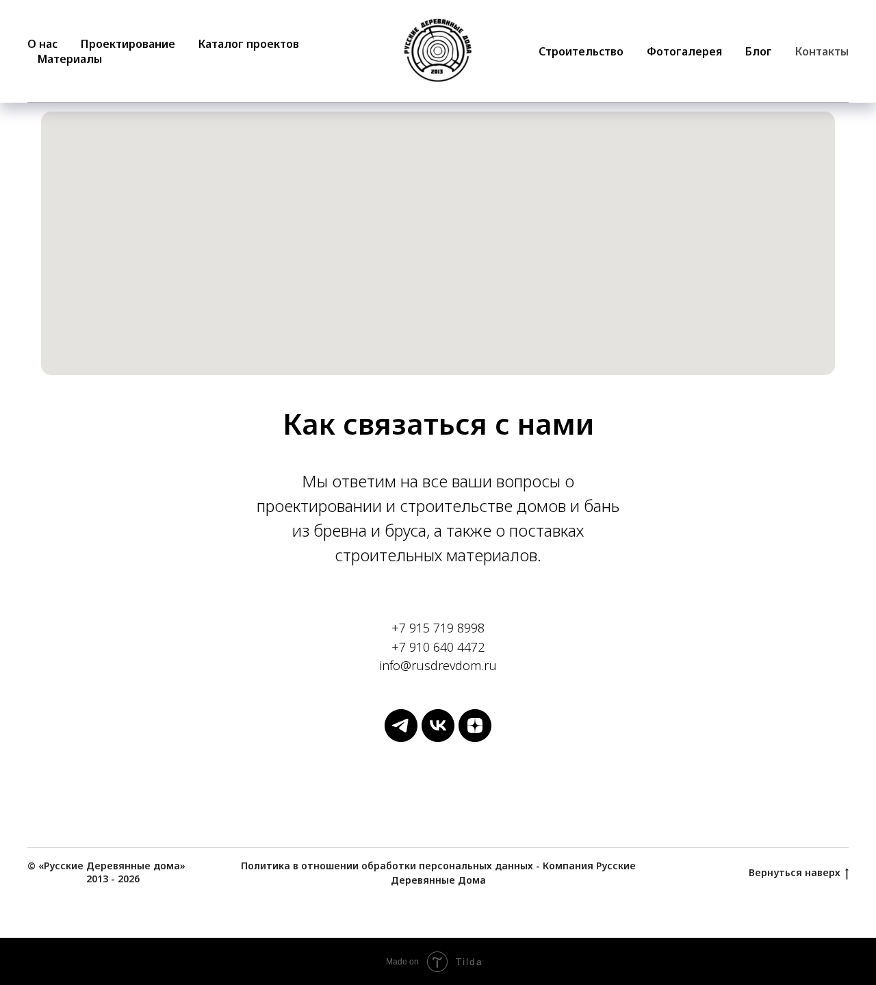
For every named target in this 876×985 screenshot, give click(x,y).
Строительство (581, 51)
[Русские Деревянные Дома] (401, 738)
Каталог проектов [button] (248, 43)
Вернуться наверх (794, 873)
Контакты (822, 51)
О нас (42, 43)
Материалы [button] (70, 58)
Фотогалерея (684, 51)
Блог (758, 51)
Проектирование (128, 43)
